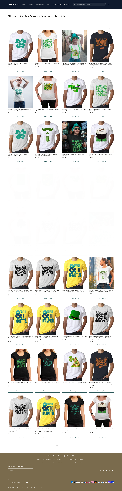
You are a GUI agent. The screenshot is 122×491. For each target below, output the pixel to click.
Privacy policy (37, 487)
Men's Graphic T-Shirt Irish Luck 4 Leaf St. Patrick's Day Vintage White (18, 155)
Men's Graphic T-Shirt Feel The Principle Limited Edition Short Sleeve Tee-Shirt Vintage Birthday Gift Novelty (20, 430)
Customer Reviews (72, 459)
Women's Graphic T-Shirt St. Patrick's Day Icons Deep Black (20, 383)
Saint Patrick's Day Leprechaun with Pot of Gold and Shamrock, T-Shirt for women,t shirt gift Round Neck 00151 (74, 64)
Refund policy (30, 487)
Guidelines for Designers (72, 462)
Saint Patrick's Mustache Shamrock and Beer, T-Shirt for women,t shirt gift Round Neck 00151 (101, 291)
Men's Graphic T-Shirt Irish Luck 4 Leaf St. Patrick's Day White (18, 64)
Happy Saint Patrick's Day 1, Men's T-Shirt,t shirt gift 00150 (74, 110)
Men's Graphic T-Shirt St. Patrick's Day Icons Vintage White (100, 110)
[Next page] (64, 444)
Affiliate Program (60, 462)
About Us (39, 459)
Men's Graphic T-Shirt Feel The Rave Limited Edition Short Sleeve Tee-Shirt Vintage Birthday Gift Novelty (100, 384)
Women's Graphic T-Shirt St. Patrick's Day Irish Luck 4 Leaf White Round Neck (19, 110)
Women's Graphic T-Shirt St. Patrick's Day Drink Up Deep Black (74, 429)
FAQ (44, 459)
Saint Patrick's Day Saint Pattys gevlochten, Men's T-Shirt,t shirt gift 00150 (47, 201)
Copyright (52, 462)
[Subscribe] (31, 470)
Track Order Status (62, 459)
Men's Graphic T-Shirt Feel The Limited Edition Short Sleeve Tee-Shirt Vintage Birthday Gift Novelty (73, 247)
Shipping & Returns (51, 459)
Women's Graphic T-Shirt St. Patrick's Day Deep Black (47, 383)
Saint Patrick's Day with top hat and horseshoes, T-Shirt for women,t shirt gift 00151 (20, 201)
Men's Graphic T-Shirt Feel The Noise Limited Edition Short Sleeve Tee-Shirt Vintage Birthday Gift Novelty (46, 247)
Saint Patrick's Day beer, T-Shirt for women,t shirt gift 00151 (101, 429)
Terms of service (45, 487)
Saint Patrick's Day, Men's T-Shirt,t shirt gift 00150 (101, 200)
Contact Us (81, 459)
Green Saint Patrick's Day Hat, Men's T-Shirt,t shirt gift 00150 (74, 337)
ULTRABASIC (14, 487)
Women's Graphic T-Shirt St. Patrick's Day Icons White (47, 64)
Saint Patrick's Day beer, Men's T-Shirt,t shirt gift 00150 (101, 155)
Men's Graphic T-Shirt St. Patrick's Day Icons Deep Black (73, 155)
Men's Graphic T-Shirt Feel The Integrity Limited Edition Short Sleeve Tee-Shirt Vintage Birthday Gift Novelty (47, 291)
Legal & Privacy (44, 462)
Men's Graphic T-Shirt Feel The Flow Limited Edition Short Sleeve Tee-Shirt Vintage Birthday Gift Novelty (100, 64)
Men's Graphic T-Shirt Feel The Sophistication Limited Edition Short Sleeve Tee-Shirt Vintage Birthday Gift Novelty (100, 338)
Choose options (20, 71)
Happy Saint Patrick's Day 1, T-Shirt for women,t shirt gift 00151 (74, 201)
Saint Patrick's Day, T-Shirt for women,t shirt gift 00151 (47, 110)
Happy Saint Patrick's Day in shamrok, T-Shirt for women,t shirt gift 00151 (20, 246)
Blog (80, 462)
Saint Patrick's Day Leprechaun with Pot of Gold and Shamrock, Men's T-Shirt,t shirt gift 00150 (74, 383)
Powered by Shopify (21, 487)
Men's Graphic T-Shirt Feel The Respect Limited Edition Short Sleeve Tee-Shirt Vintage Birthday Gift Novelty (20, 291)
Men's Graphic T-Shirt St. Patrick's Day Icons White (100, 246)
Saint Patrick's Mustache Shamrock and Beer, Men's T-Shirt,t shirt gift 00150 (46, 155)
